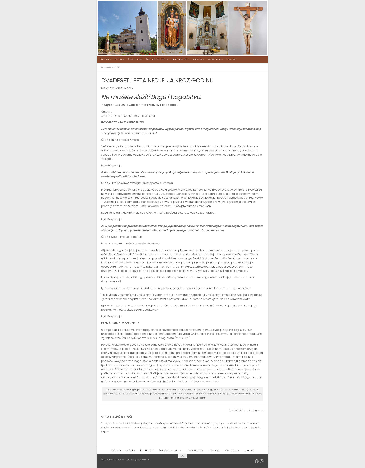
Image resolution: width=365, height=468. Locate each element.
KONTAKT (232, 59)
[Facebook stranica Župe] (257, 461)
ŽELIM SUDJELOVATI (156, 59)
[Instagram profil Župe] (262, 461)
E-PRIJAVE (198, 59)
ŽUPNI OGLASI (135, 59)
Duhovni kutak (110, 67)
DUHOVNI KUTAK (180, 59)
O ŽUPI (118, 59)
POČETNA (106, 59)
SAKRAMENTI (214, 59)
